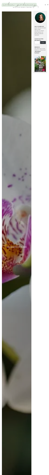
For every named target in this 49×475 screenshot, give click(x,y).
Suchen (42, 42)
